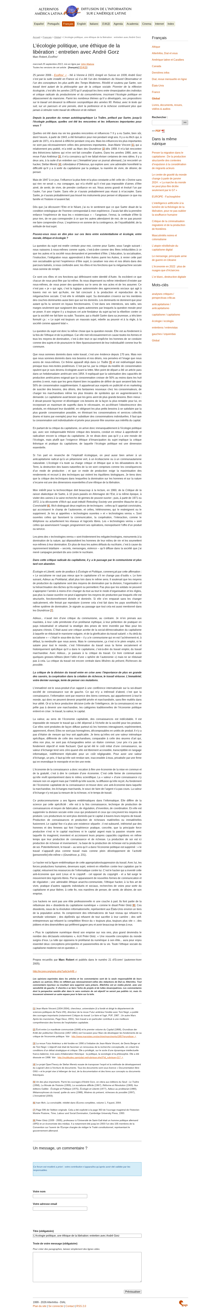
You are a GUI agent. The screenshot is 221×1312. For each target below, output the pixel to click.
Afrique (156, 46)
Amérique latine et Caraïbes (168, 59)
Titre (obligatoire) (43, 1231)
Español (39, 23)
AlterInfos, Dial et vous (165, 53)
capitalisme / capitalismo (166, 314)
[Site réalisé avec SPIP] (183, 1303)
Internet (159, 23)
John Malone (87, 64)
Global (57, 37)
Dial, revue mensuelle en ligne (169, 79)
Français (68, 23)
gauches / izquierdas (164, 334)
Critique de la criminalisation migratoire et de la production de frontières (168, 225)
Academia (132, 23)
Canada (156, 66)
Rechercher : (160, 117)
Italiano (94, 23)
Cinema (146, 23)
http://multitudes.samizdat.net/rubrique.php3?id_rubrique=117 (89, 1057)
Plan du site (39, 1306)
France (156, 92)
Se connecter (56, 1306)
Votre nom (39, 1191)
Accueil (36, 37)
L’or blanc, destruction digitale (169, 276)
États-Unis (158, 85)
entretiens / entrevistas (165, 327)
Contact (70, 1306)
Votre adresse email (45, 1204)
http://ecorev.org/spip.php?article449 (53, 971)
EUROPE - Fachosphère (166, 196)
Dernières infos (160, 72)
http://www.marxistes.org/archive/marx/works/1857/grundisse (103, 1036)
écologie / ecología (163, 321)
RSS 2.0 (81, 1306)
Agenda (118, 23)
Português (53, 23)
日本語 (106, 23)
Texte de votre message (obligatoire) (55, 1243)
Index (171, 23)
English (81, 23)
